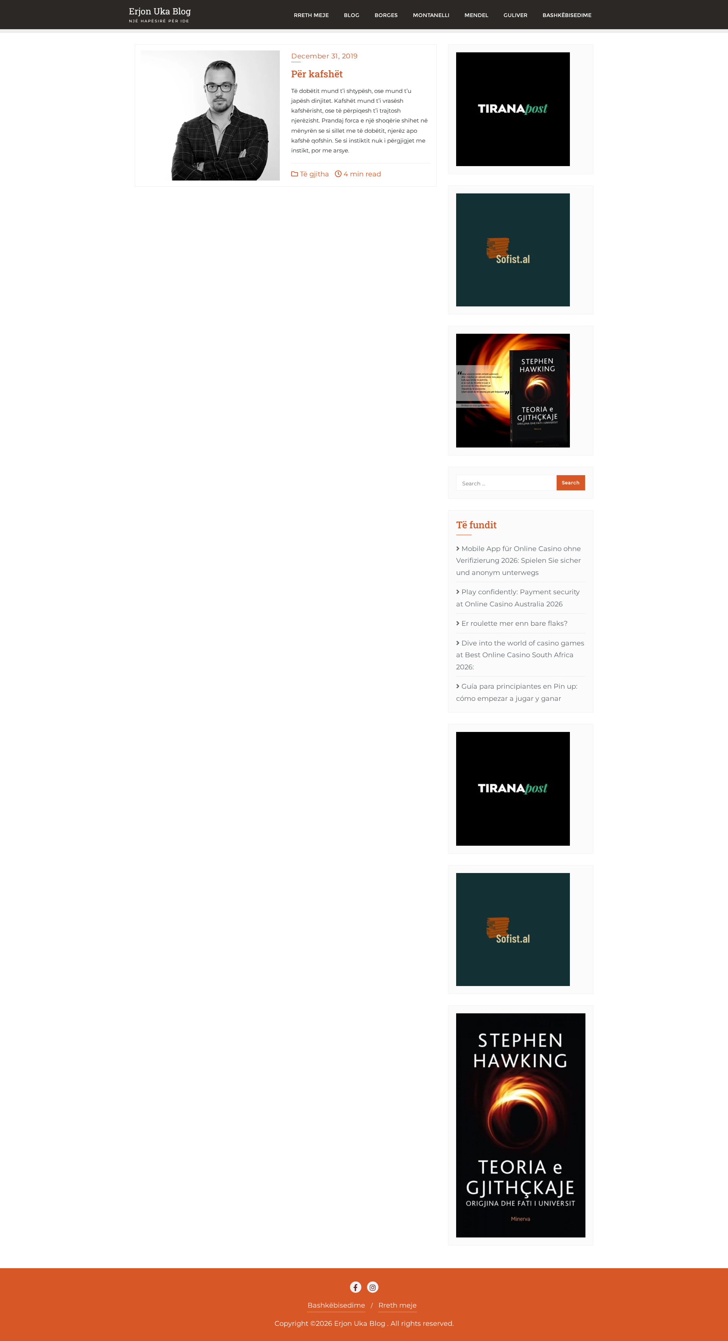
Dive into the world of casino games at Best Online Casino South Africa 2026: (520, 655)
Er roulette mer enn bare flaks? (514, 623)
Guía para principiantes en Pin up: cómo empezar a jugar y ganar (516, 692)
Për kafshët (317, 74)
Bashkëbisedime (336, 1305)
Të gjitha (313, 174)
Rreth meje (397, 1305)
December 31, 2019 (324, 56)
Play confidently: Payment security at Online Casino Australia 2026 (518, 598)
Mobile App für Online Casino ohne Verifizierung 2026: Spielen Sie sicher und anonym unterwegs (518, 561)
